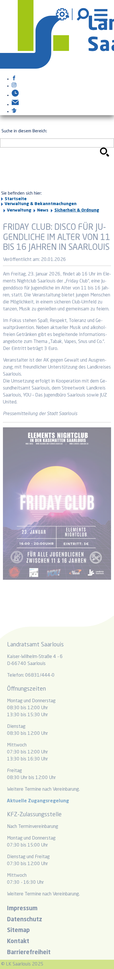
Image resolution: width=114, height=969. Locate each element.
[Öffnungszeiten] (15, 95)
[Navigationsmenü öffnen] (100, 14)
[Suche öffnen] (83, 14)
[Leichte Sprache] (14, 111)
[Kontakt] (15, 104)
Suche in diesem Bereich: (24, 131)
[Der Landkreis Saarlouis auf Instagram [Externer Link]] (14, 86)
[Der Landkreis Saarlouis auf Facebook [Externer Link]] (14, 79)
